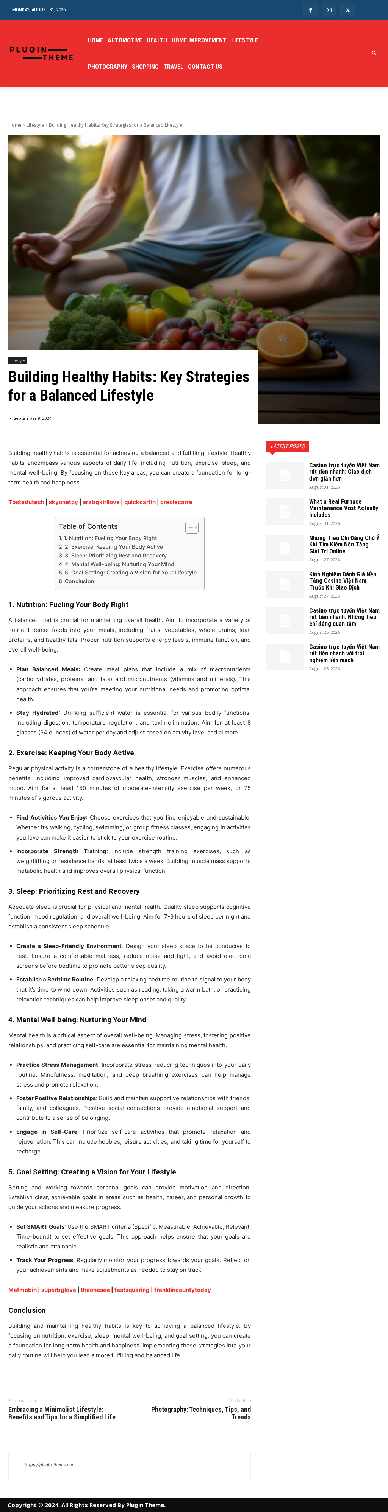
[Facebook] (310, 10)
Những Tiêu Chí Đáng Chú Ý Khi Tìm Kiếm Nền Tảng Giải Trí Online (344, 544)
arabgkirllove (101, 502)
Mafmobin (22, 1289)
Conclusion (79, 581)
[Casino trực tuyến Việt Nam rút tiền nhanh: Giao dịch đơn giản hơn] (285, 475)
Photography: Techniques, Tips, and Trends (201, 1413)
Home (15, 125)
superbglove (58, 1289)
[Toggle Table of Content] (188, 527)
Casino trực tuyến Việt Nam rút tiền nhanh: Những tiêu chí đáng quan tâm (344, 617)
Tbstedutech (26, 502)
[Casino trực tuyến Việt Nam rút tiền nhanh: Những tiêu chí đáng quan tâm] (285, 620)
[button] (374, 53)
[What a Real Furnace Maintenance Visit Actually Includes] (285, 511)
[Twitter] (347, 10)
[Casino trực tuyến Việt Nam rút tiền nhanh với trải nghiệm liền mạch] (285, 657)
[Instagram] (329, 10)
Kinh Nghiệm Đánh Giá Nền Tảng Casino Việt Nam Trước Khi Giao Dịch (342, 581)
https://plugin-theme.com (50, 1464)
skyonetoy (63, 502)
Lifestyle (35, 125)
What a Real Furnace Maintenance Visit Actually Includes (343, 508)
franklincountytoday (182, 1289)
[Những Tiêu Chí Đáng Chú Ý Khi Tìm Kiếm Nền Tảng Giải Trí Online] (285, 548)
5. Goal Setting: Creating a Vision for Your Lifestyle (131, 572)
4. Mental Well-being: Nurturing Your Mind (119, 564)
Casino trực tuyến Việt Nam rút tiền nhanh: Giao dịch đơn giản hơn (344, 472)
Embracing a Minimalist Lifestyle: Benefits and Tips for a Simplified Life (62, 1413)
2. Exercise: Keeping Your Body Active (114, 546)
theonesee (95, 1289)
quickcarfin (140, 502)
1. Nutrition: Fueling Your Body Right (110, 538)
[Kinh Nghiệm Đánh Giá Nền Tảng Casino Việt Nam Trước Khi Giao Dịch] (285, 584)
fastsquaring (132, 1289)
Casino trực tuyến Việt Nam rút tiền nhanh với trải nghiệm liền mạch (344, 653)
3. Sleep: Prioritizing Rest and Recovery (116, 555)
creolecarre (176, 502)
